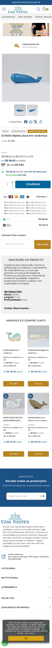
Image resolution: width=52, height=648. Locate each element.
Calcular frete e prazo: (13, 235)
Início (5, 131)
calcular (42, 244)
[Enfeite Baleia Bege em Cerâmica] (38, 356)
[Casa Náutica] (18, 9)
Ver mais (13, 384)
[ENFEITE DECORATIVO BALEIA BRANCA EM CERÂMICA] (13, 425)
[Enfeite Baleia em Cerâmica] (13, 356)
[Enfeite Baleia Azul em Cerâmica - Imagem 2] (32, 110)
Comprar (33, 184)
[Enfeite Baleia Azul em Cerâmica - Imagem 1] (20, 110)
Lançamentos (8, 17)
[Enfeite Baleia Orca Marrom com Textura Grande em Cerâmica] (38, 425)
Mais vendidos (25, 17)
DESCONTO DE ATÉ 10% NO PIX (26, 2)
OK (26, 638)
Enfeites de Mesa (37, 131)
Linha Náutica (18, 131)
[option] (8, 16)
